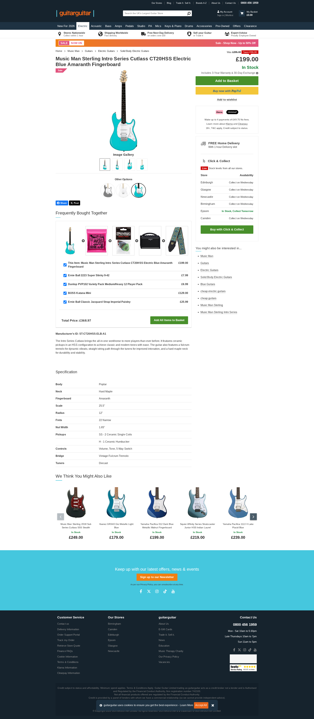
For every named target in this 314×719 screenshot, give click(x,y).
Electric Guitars (106, 51)
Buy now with (227, 91)
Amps (118, 26)
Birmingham (114, 623)
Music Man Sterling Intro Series (219, 312)
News (162, 640)
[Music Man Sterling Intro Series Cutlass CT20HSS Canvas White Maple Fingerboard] (123, 191)
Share (63, 203)
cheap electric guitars (213, 291)
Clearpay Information (68, 673)
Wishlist (229, 15)
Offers (237, 26)
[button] (242, 13)
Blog (169, 3)
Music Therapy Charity (171, 651)
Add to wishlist (227, 99)
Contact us (63, 623)
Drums (189, 26)
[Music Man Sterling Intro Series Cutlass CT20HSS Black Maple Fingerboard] (108, 191)
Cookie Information (67, 656)
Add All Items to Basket (169, 320)
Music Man (74, 51)
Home (59, 51)
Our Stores (157, 3)
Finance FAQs (65, 651)
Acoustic (96, 26)
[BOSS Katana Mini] (150, 240)
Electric (82, 26)
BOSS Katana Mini (79, 293)
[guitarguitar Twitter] (149, 591)
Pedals (129, 26)
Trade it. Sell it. (166, 634)
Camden (112, 629)
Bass (108, 26)
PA (150, 26)
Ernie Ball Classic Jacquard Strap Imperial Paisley (99, 301)
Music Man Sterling (212, 305)
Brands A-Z (201, 3)
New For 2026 (66, 26)
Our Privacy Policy (169, 656)
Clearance (250, 26)
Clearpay (243, 124)
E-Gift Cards (165, 629)
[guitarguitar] (75, 13)
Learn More (186, 705)
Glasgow (113, 645)
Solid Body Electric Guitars (134, 51)
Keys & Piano (173, 26)
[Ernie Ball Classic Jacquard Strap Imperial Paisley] (177, 240)
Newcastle (113, 651)
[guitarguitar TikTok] (165, 591)
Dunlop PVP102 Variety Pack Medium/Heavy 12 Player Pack (105, 284)
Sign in (221, 15)
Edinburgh (113, 634)
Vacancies (164, 662)
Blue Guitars (208, 284)
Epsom (112, 640)
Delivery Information (68, 629)
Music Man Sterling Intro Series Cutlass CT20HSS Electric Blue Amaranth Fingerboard (120, 265)
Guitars (89, 51)
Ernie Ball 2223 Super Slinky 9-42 (88, 275)
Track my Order (65, 640)
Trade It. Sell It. (183, 3)
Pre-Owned (222, 26)
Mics (158, 26)
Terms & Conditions (67, 662)
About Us (215, 3)
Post (76, 203)
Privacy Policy (146, 584)
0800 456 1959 (249, 2)
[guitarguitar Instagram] (157, 591)
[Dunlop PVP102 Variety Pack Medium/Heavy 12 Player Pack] (123, 240)
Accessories (204, 26)
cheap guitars (208, 298)
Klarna (229, 124)
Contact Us (230, 3)
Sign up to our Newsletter (157, 577)
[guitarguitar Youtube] (173, 591)
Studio (141, 26)
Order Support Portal (68, 634)
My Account (225, 11)
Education (164, 645)
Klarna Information (67, 667)
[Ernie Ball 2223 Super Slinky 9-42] (97, 240)
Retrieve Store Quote (68, 645)
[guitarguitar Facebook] (141, 591)
